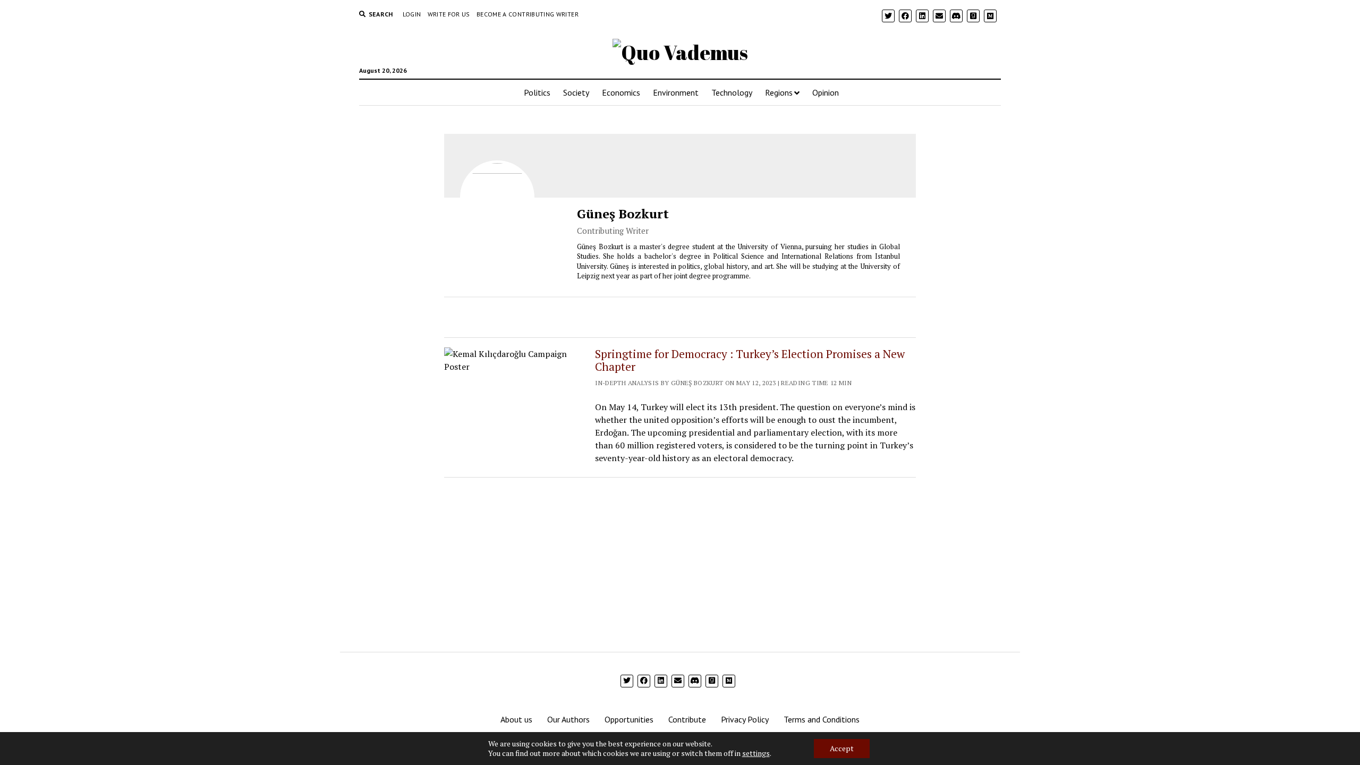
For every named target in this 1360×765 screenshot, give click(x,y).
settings (756, 753)
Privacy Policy (745, 719)
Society (576, 92)
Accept (842, 748)
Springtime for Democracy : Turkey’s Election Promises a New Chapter (750, 360)
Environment (676, 92)
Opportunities (629, 719)
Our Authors (568, 719)
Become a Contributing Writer (528, 14)
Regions (779, 92)
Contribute (687, 719)
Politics (537, 92)
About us (516, 719)
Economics (621, 92)
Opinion (825, 92)
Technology (731, 92)
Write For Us (449, 14)
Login (412, 14)
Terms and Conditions (822, 719)
